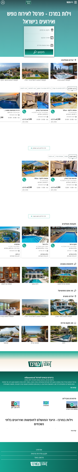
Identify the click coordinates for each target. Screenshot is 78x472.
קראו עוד (73, 387)
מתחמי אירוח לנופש (64, 284)
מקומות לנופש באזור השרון (64, 316)
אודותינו (39, 449)
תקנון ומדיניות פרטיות (39, 453)
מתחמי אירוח (35, 343)
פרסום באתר (28, 2)
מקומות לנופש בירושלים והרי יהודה (35, 80)
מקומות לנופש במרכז (63, 80)
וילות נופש (35, 284)
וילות (63, 343)
